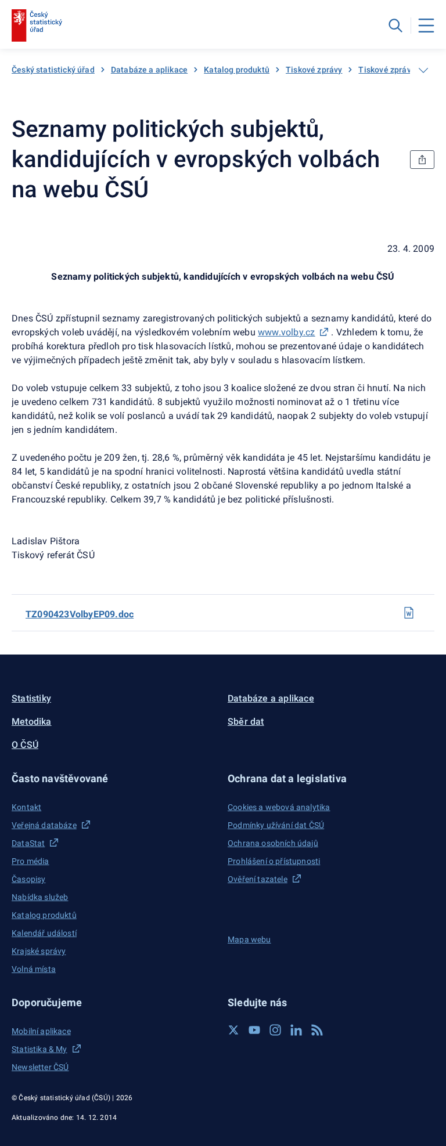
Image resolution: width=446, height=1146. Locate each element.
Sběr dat (246, 721)
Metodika (32, 721)
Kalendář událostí (44, 933)
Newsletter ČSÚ (40, 1067)
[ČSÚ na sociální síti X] (233, 1030)
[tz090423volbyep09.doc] (408, 612)
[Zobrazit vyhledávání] (395, 25)
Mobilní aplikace (41, 1031)
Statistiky (31, 698)
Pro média (30, 861)
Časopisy (28, 879)
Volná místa (34, 969)
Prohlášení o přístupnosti (274, 861)
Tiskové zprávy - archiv (401, 69)
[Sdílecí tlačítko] (422, 159)
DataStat (28, 843)
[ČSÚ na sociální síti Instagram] (275, 1030)
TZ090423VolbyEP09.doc (80, 614)
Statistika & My (39, 1049)
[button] (115, 778)
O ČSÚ (25, 744)
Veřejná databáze (44, 825)
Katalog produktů (236, 69)
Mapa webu (249, 939)
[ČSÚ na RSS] (317, 1030)
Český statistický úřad (53, 69)
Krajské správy (39, 951)
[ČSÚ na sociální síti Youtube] (254, 1030)
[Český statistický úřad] (37, 25)
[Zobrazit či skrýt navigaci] (423, 70)
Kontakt (26, 807)
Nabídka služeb (40, 897)
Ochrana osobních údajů (273, 843)
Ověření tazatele (257, 879)
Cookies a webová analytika (279, 807)
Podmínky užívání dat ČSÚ (276, 825)
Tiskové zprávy (314, 69)
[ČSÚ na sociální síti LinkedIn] (296, 1030)
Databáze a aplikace (149, 69)
